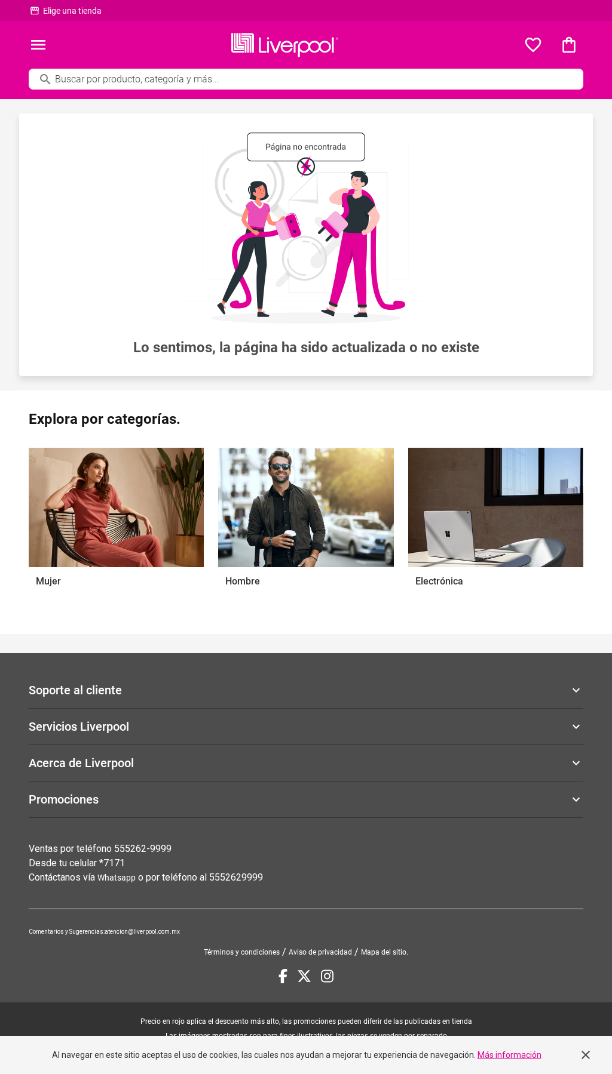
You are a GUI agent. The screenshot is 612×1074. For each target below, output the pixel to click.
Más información (509, 1055)
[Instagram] (327, 976)
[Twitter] (304, 976)
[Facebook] (283, 976)
